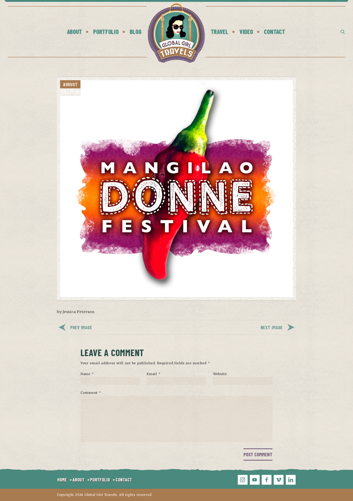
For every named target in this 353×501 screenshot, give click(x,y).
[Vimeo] (279, 480)
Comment (90, 393)
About (74, 31)
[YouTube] (255, 480)
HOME (62, 479)
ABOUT (79, 479)
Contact (274, 31)
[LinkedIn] (291, 480)
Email (153, 374)
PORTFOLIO (100, 479)
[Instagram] (243, 480)
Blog (136, 31)
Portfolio (105, 31)
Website (220, 374)
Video (246, 31)
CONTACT (124, 479)
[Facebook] (266, 480)
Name (87, 374)
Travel (219, 31)
